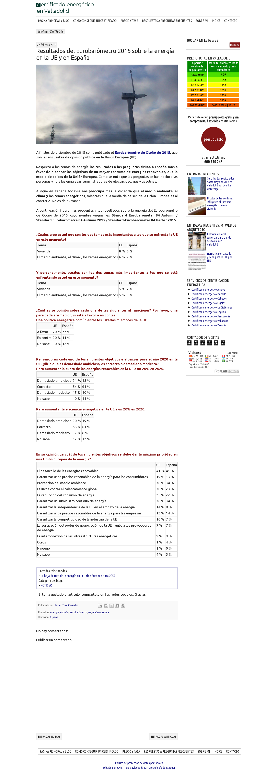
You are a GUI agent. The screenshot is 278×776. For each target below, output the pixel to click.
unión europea (100, 612)
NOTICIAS (46, 585)
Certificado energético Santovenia (211, 316)
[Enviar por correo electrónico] (100, 606)
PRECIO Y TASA (129, 21)
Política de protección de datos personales (139, 763)
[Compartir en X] (111, 606)
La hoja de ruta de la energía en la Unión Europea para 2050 (77, 576)
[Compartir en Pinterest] (123, 606)
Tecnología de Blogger (162, 767)
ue (89, 612)
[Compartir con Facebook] (117, 606)
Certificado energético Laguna (209, 312)
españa (64, 612)
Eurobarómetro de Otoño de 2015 (142, 152)
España (54, 617)
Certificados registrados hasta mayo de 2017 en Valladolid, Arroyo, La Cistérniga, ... (220, 183)
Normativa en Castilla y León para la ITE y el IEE (219, 257)
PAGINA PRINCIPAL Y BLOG (55, 751)
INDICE (216, 21)
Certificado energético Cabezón (209, 298)
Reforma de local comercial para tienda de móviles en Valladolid (219, 239)
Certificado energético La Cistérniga (212, 307)
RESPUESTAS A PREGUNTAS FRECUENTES (167, 21)
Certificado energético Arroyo (208, 289)
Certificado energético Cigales (208, 303)
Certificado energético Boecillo (209, 294)
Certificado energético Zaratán (209, 325)
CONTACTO (230, 21)
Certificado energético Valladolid (210, 321)
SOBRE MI (202, 21)
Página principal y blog (53, 21)
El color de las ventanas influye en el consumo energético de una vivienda (220, 203)
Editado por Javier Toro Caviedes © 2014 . (126, 767)
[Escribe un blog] (106, 606)
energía (54, 612)
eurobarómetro (78, 612)
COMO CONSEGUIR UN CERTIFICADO (95, 21)
